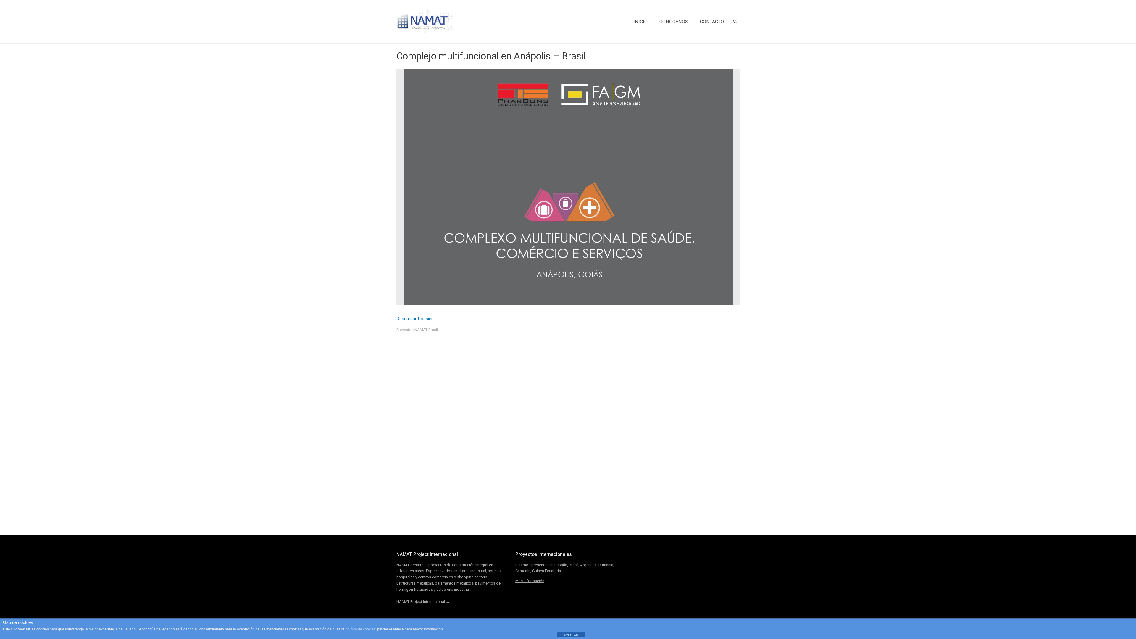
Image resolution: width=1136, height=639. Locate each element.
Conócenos (673, 22)
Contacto (712, 22)
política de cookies (360, 629)
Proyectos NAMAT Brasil (417, 329)
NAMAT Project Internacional (420, 601)
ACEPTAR (571, 635)
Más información (529, 581)
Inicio (640, 22)
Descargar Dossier (414, 318)
